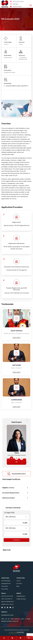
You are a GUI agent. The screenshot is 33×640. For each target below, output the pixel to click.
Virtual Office (4, 586)
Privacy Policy (4, 589)
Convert (16, 540)
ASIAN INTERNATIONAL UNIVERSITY (17, 86)
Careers (18, 580)
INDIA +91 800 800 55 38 (7, 601)
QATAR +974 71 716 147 (7, 604)
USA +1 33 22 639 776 (6, 599)
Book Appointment (6, 583)
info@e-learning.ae (21, 599)
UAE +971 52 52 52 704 (7, 596)
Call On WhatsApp (5, 580)
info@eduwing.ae (20, 596)
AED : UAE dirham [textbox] (10, 516)
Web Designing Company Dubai (16, 633)
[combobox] (16, 517)
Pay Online (19, 583)
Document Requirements (10, 493)
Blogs (17, 586)
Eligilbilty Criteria (8, 487)
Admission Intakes (8, 498)
